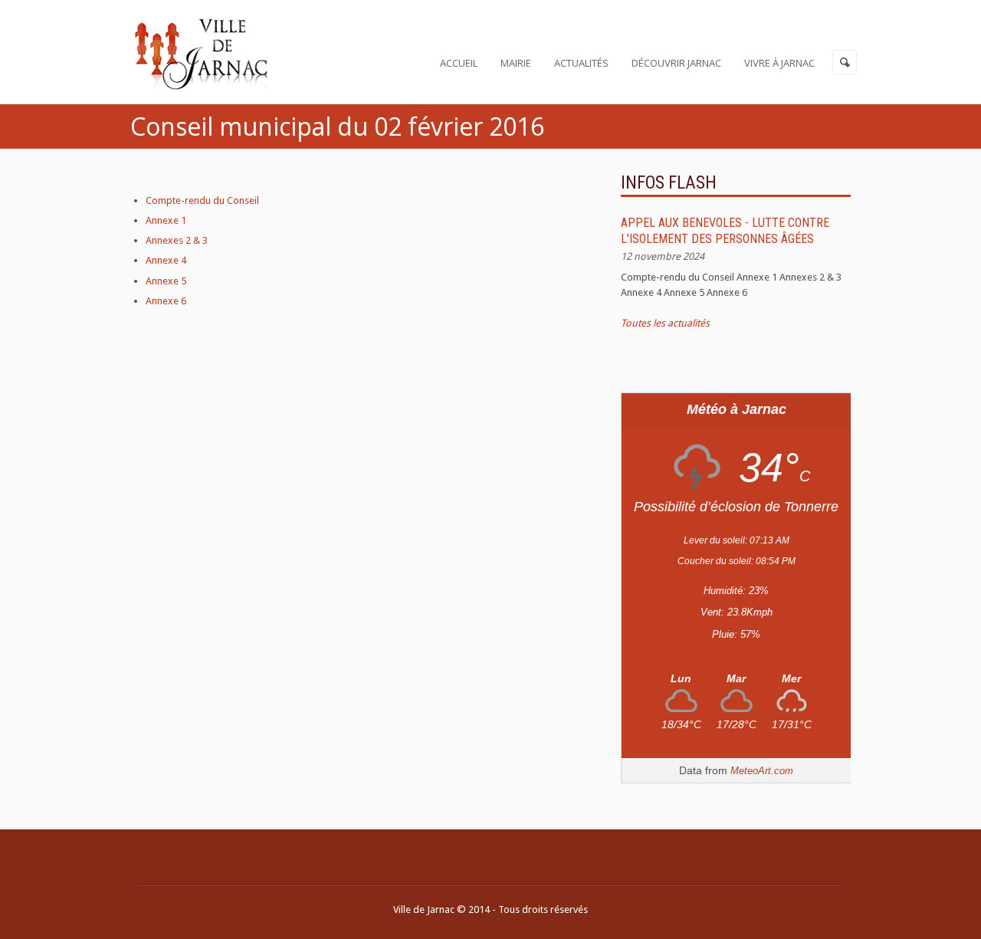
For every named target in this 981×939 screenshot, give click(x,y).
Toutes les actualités (665, 323)
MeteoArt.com (761, 770)
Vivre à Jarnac (779, 63)
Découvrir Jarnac (676, 63)
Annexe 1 (166, 220)
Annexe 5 (166, 281)
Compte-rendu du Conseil (202, 200)
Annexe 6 (166, 301)
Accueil (458, 63)
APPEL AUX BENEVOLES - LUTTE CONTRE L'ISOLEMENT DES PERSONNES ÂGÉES (725, 230)
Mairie (515, 63)
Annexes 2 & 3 (177, 240)
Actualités (581, 63)
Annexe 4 (166, 260)
